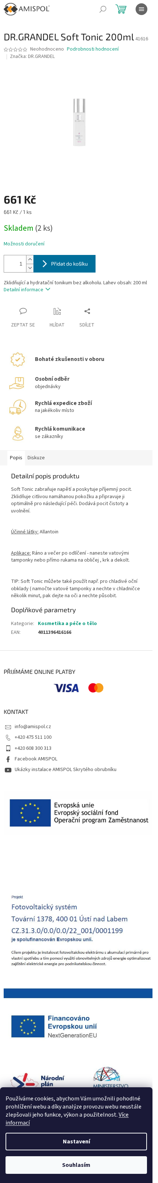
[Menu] (141, 9)
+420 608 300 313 (33, 748)
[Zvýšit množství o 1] (29, 259)
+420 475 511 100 (33, 737)
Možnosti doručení (24, 244)
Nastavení (76, 1142)
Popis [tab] (16, 457)
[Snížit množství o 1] (29, 268)
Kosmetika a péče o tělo (67, 623)
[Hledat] (103, 9)
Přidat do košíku (69, 263)
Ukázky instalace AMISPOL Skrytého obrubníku (65, 769)
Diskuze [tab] (36, 457)
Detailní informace (23, 289)
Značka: (32, 56)
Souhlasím (76, 1165)
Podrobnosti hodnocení (93, 49)
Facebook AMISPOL (36, 759)
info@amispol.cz (33, 726)
